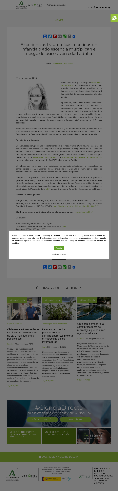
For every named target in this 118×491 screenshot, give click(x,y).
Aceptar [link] (59, 248)
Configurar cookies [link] (59, 254)
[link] (114, 18)
